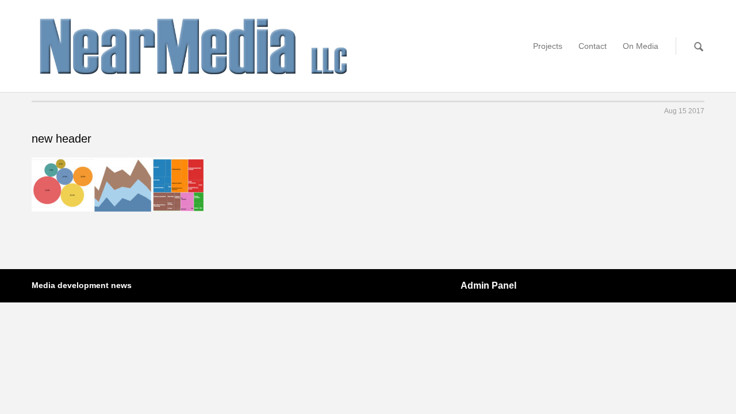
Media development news (82, 285)
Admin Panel (488, 285)
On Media (640, 46)
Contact (592, 46)
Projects (547, 46)
